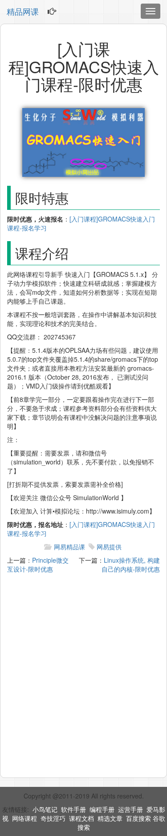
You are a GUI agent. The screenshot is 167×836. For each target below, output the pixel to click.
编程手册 (102, 809)
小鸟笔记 (45, 809)
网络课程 (24, 818)
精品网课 (23, 11)
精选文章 (110, 818)
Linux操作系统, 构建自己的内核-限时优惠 (131, 564)
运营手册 (130, 809)
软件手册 (73, 809)
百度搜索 (138, 818)
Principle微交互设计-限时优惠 (38, 564)
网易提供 (109, 546)
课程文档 (81, 818)
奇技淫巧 (53, 818)
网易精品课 (69, 546)
